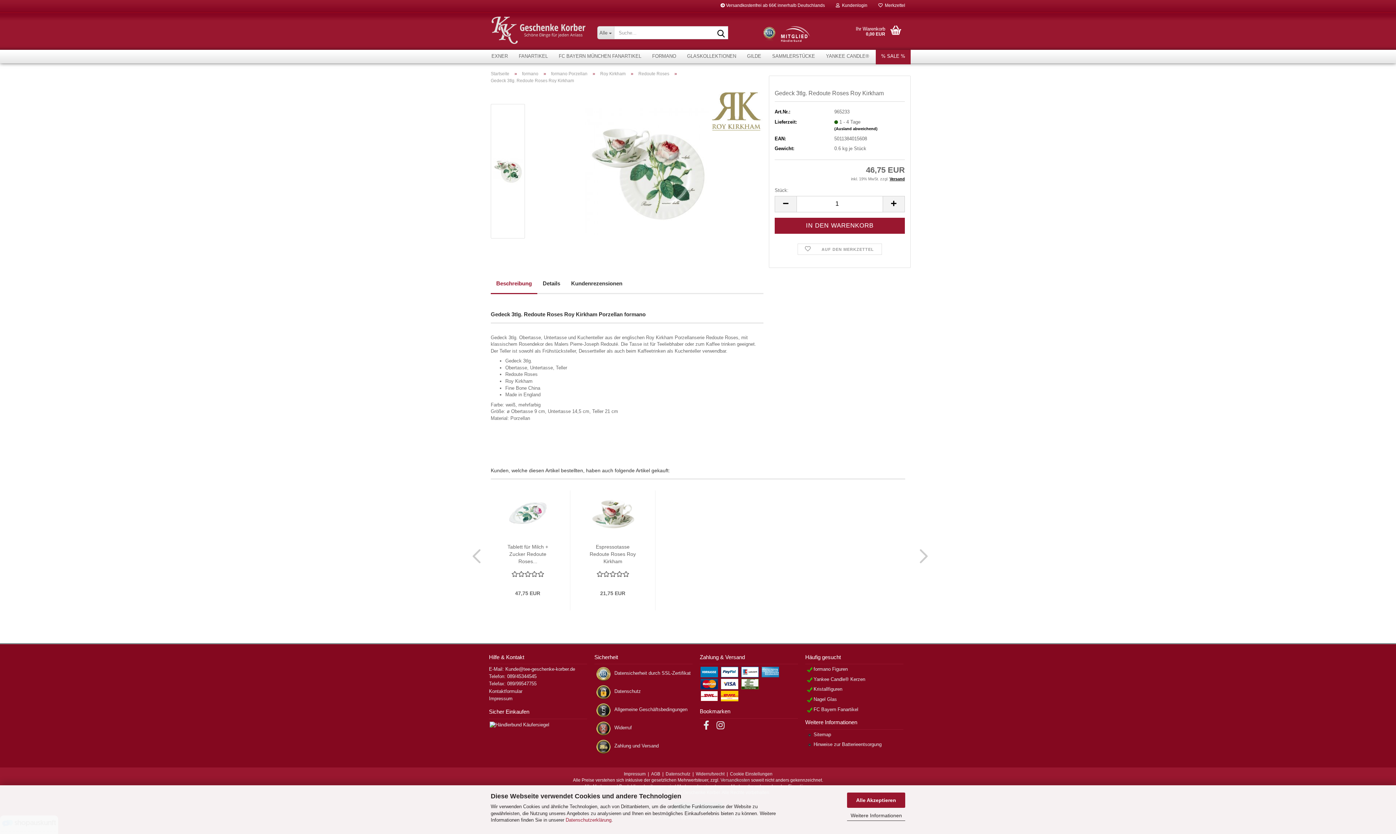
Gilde (754, 56)
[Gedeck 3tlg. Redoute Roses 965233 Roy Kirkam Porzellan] (648, 171)
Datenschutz (627, 691)
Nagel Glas (825, 699)
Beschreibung (514, 283)
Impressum (501, 698)
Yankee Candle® (847, 56)
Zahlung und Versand (636, 746)
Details (551, 283)
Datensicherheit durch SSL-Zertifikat (652, 673)
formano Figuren (831, 669)
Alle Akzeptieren (876, 800)
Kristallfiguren (828, 689)
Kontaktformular (505, 691)
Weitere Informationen (876, 815)
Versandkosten (735, 780)
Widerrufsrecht (710, 774)
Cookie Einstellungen (751, 774)
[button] (786, 204)
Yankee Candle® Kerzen (839, 679)
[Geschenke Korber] (538, 30)
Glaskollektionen (711, 56)
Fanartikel (533, 56)
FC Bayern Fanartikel (836, 709)
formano (664, 56)
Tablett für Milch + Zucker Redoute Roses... (528, 554)
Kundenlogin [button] (853, 5)
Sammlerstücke (793, 56)
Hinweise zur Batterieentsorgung (848, 744)
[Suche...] (721, 33)
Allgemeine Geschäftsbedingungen (650, 709)
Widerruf (623, 727)
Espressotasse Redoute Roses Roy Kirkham (613, 554)
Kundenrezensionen (596, 283)
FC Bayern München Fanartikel (600, 56)
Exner (500, 56)
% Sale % (893, 56)
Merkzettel (894, 5)
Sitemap (822, 734)
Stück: (782, 190)
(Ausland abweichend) (856, 129)
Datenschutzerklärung (588, 820)
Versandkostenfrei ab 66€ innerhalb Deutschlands (775, 5)
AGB (655, 774)
